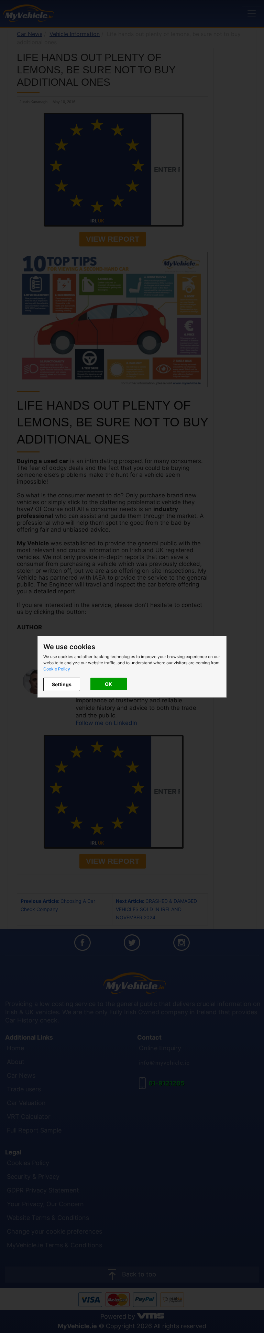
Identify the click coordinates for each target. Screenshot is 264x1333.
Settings (62, 684)
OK (108, 684)
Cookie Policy (56, 668)
